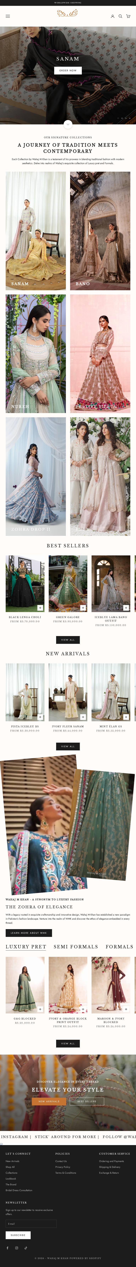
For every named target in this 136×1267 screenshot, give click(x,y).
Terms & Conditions (65, 1173)
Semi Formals (76, 946)
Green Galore (68, 617)
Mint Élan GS (111, 726)
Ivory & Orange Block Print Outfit (68, 1020)
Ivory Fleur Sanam (68, 726)
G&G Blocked (25, 1018)
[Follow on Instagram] (16, 1248)
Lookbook (11, 1178)
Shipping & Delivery (109, 1167)
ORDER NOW (19, 106)
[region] (68, 65)
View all (68, 640)
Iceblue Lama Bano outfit (111, 619)
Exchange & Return (109, 1173)
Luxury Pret (26, 946)
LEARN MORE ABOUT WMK (29, 933)
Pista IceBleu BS (25, 726)
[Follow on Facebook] (7, 1248)
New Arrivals (49, 1101)
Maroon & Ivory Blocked (111, 1020)
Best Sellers (87, 1101)
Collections (11, 1173)
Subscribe (96, 1251)
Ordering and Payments (111, 1161)
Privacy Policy (62, 1167)
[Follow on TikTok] (26, 1248)
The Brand (11, 1184)
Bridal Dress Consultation (19, 1190)
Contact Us (61, 1161)
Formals (120, 946)
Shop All (10, 1167)
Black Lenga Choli (25, 617)
